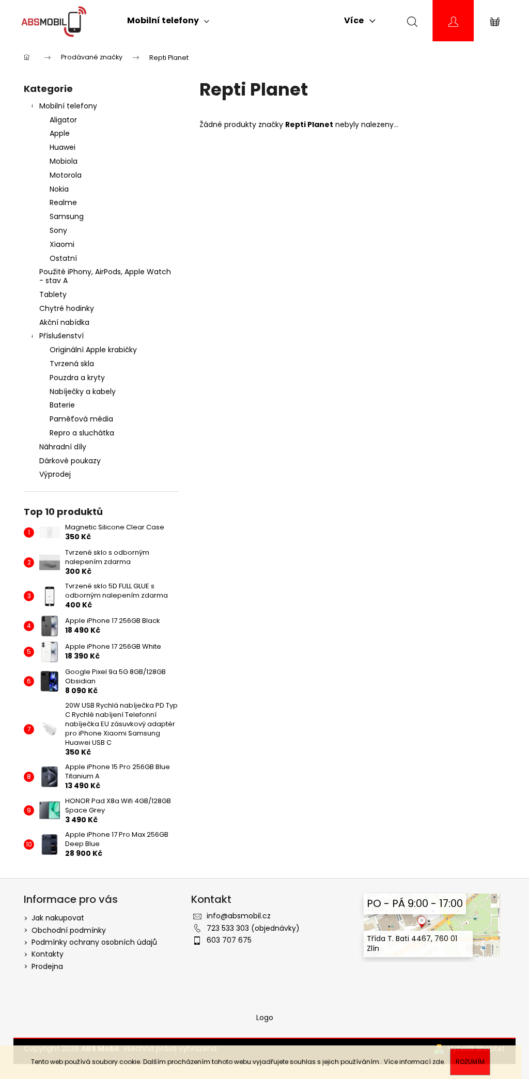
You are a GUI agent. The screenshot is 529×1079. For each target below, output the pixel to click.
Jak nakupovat (58, 918)
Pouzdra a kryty (77, 377)
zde (438, 1061)
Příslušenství (61, 336)
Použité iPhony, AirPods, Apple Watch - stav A (105, 276)
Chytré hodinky (66, 308)
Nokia (59, 189)
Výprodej (55, 474)
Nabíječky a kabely (83, 391)
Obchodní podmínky (69, 930)
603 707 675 (229, 940)
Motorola (66, 175)
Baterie (62, 405)
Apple (60, 133)
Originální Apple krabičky (93, 350)
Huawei (62, 147)
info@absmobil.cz (239, 916)
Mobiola (63, 161)
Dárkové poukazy (70, 461)
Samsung (67, 216)
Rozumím (470, 1061)
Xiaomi (62, 244)
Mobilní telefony (68, 106)
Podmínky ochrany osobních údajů (94, 942)
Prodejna (47, 966)
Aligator (63, 120)
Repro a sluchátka (82, 433)
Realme (63, 202)
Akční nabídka (64, 322)
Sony (58, 230)
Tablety (53, 294)
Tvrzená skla (72, 363)
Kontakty (48, 954)
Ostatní (63, 258)
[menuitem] (168, 20)
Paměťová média (81, 419)
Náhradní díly (62, 447)
